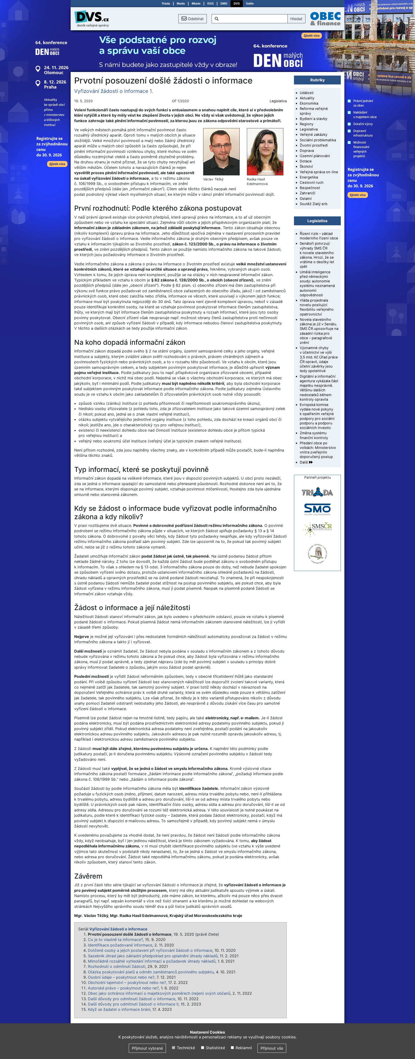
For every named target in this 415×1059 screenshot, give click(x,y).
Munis (181, 3)
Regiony (306, 124)
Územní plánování (315, 156)
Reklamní (243, 1047)
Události (307, 93)
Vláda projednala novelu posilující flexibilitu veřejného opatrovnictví (317, 307)
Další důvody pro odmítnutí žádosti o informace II (133, 1004)
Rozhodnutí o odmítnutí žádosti (116, 966)
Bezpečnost (310, 188)
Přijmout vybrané (147, 1048)
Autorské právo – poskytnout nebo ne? (123, 988)
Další (304, 462)
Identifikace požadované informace (120, 945)
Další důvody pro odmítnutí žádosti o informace (131, 998)
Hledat (296, 18)
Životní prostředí (314, 145)
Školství (306, 166)
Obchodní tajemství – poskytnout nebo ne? (127, 982)
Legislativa (278, 101)
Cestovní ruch (311, 182)
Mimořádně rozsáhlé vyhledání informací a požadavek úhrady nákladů (151, 961)
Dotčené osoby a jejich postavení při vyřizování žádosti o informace (150, 950)
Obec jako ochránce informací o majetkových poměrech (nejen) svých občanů (159, 993)
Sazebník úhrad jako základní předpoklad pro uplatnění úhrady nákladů (153, 955)
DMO (223, 3)
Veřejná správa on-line (319, 172)
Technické (185, 1047)
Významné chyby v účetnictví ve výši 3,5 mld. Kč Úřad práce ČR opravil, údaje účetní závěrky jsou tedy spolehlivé (319, 359)
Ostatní (306, 198)
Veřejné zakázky (313, 134)
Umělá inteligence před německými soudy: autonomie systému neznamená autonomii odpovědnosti (317, 283)
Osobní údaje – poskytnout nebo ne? (121, 977)
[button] (192, 18)
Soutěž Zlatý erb (313, 204)
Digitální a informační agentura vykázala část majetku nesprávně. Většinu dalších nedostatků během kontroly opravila (319, 388)
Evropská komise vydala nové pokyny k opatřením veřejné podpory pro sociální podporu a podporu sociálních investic (317, 416)
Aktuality (307, 98)
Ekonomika (309, 103)
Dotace (306, 161)
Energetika (309, 177)
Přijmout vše (272, 1048)
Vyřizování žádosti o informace (111, 91)
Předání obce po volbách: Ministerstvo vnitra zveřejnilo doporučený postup (318, 450)
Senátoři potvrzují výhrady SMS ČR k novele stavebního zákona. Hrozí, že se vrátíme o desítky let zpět (317, 255)
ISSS (210, 3)
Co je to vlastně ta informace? (115, 939)
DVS (237, 3)
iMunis (196, 3)
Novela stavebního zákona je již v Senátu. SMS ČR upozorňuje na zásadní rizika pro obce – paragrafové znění (319, 331)
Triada (166, 3)
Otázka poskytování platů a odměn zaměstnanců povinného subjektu (151, 972)
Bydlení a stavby (313, 119)
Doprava (307, 151)
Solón (250, 3)
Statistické (215, 1047)
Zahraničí (307, 193)
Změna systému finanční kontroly (314, 435)
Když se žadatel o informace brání (119, 1009)
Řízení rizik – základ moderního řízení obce (319, 236)
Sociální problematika (318, 140)
